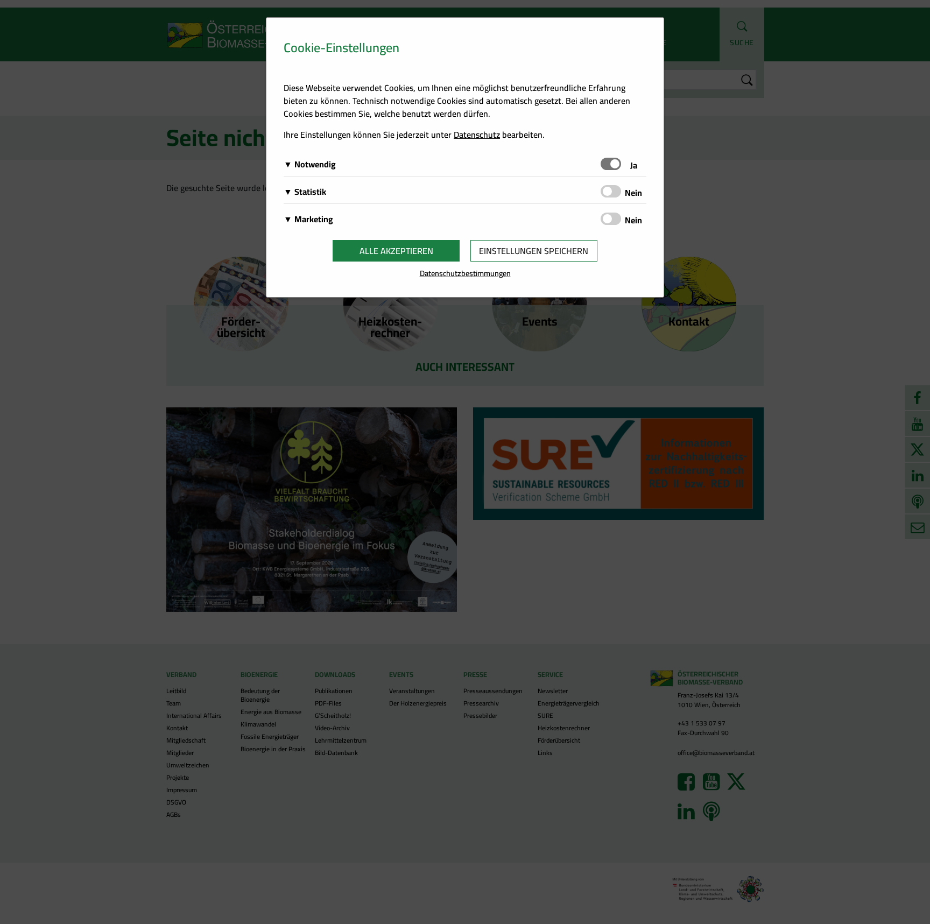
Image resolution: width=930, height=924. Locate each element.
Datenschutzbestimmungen (465, 273)
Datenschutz (477, 134)
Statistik (310, 191)
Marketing (313, 219)
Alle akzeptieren (396, 251)
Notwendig (315, 164)
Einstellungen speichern (533, 251)
